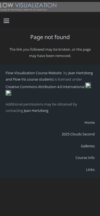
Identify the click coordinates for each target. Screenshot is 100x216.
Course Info (85, 157)
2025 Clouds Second (78, 134)
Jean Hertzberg (36, 110)
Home (89, 122)
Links (90, 169)
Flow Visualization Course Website (34, 72)
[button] (6, 21)
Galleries (88, 145)
